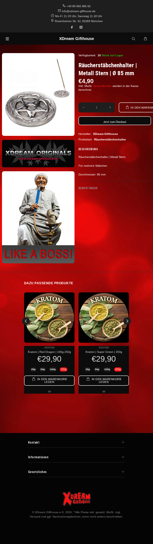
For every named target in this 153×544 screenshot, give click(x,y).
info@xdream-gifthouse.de (78, 11)
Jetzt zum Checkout (114, 122)
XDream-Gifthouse (105, 133)
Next (127, 321)
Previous (26, 321)
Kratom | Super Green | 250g (103, 351)
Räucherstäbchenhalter (110, 139)
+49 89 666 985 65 (79, 6)
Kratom (49, 347)
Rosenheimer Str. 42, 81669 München (79, 21)
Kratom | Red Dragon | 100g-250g (49, 351)
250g (63, 369)
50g (43, 369)
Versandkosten (102, 86)
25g (33, 369)
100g (53, 369)
